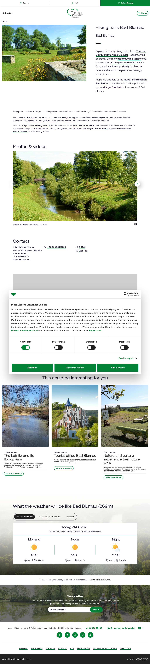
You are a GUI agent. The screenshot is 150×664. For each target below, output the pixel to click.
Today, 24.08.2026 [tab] (24, 517)
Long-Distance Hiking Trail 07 (36, 125)
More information (14, 474)
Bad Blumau (105, 35)
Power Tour (70, 120)
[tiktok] (90, 635)
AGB (72, 648)
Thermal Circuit (25, 117)
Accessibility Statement (105, 648)
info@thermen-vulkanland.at (120, 628)
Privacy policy (83, 648)
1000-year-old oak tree (125, 62)
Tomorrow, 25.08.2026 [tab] (49, 517)
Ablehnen (32, 367)
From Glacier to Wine (83, 125)
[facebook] (59, 635)
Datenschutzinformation (24, 330)
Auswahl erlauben (75, 367)
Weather (23, 648)
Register (96, 610)
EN (139, 628)
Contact (62, 648)
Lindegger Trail (75, 117)
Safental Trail (59, 117)
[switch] (58, 347)
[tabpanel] (75, 543)
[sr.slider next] (137, 184)
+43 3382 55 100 (94, 628)
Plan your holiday (55, 580)
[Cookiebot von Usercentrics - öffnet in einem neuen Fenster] (126, 294)
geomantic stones (129, 58)
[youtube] (67, 635)
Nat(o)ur (52, 120)
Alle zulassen (118, 367)
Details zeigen (126, 358)
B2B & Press (36, 648)
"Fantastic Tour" (35, 120)
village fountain (112, 87)
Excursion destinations (76, 580)
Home (42, 580)
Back (5, 21)
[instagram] (75, 635)
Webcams (50, 648)
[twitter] (83, 635)
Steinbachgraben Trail (102, 117)
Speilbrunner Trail (43, 117)
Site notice (125, 648)
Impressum (95, 330)
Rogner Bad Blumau (96, 128)
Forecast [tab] (70, 517)
